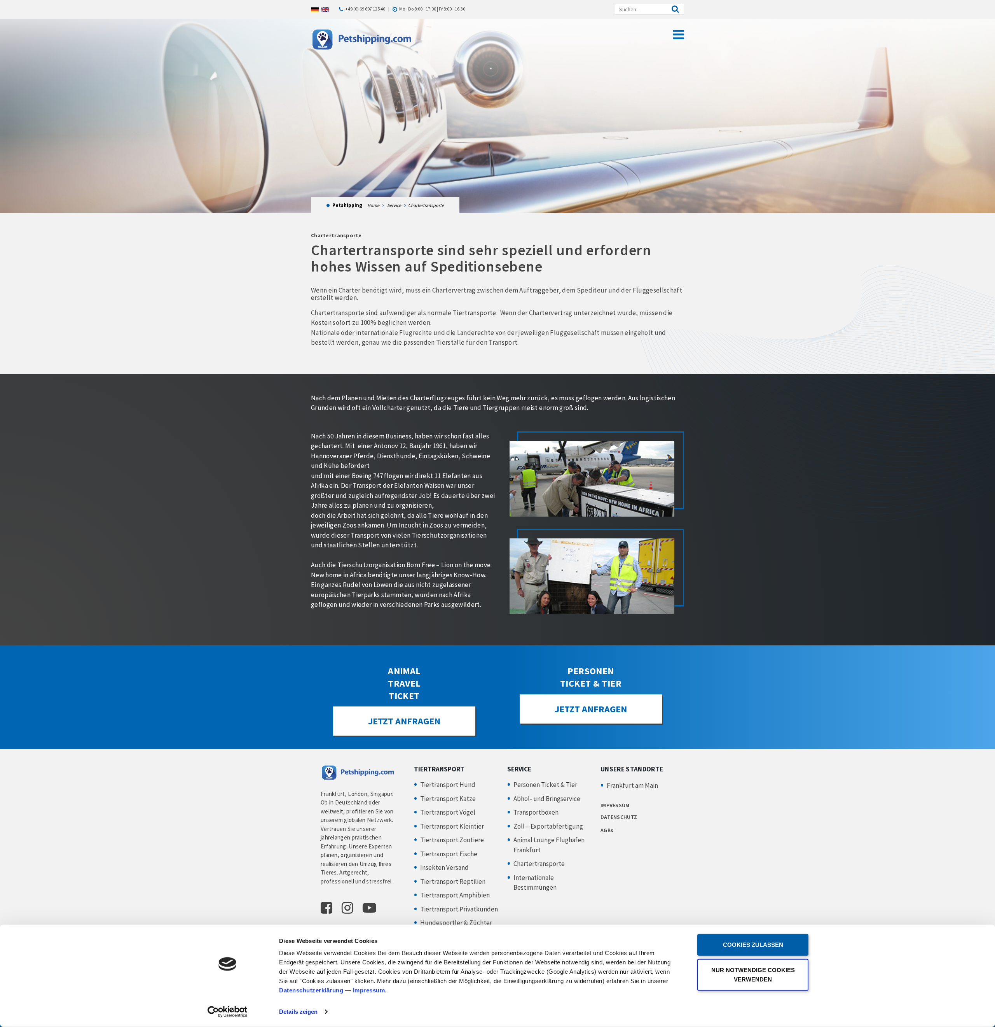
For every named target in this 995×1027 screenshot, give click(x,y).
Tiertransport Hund (447, 784)
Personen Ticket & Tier (545, 784)
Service (394, 205)
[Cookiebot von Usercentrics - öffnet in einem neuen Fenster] (228, 1012)
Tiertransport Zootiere (452, 840)
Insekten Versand (444, 867)
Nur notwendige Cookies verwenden (753, 974)
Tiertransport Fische (448, 854)
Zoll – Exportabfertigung (548, 826)
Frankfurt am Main (632, 785)
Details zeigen (298, 1011)
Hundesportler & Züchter (456, 922)
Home (373, 205)
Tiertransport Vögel (447, 812)
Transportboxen (536, 812)
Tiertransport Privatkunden (459, 909)
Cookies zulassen (753, 944)
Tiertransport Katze (448, 798)
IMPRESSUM (615, 805)
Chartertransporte (539, 863)
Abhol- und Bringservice (546, 798)
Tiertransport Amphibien (455, 895)
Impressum (369, 990)
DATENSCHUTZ (618, 816)
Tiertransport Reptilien (452, 881)
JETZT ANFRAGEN (404, 721)
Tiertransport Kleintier (452, 826)
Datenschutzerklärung (311, 990)
